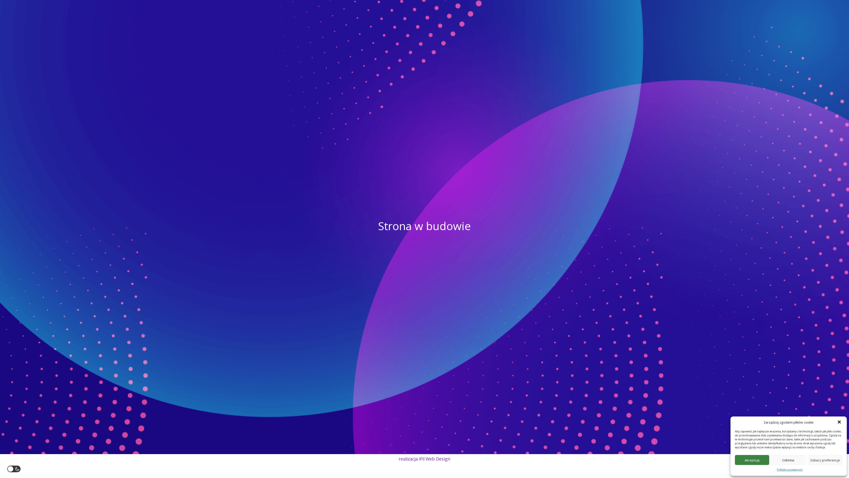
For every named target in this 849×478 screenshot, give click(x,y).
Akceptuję (752, 460)
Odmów (788, 460)
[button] (839, 422)
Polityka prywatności (790, 470)
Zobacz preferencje (825, 460)
